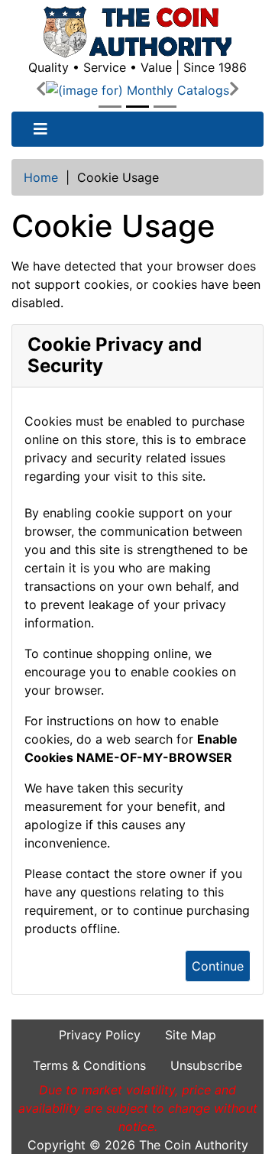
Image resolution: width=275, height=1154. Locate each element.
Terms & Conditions (89, 1065)
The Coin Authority (193, 1144)
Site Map (190, 1034)
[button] (41, 89)
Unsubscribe (206, 1065)
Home (41, 177)
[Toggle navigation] (40, 129)
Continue (218, 966)
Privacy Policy (100, 1034)
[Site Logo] (137, 32)
